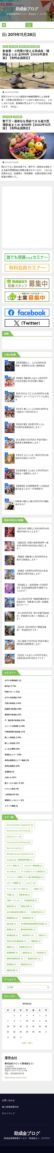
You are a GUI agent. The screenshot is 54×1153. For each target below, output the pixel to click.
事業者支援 (24, 895)
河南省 (42, 935)
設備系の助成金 (24, 46)
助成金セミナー (11, 755)
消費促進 (35, 941)
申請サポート (10, 692)
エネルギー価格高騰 (33, 866)
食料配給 (11, 964)
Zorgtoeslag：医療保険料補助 (20, 860)
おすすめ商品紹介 (12, 680)
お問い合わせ (8, 1100)
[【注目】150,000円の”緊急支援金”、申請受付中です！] (10, 631)
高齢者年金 (26, 964)
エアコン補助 (13, 866)
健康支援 (11, 906)
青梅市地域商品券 (15, 959)
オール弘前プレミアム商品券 (33, 872)
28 (8, 1037)
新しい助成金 (10, 737)
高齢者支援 (12, 970)
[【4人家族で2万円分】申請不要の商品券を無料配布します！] (10, 645)
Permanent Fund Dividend (18, 842)
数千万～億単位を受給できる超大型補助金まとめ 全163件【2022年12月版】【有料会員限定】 (27, 124)
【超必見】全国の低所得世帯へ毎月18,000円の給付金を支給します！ (32, 545)
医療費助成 (12, 918)
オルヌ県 (11, 872)
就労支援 (11, 924)
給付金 (5, 46)
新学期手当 (28, 935)
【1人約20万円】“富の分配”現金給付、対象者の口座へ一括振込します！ (33, 616)
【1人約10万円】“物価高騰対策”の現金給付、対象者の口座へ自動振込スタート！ (33, 602)
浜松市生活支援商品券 (16, 941)
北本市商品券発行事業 (16, 912)
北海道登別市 (37, 912)
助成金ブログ (27, 8)
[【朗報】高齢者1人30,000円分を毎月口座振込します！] (10, 560)
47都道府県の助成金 (12, 732)
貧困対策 (27, 953)
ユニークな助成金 (12, 726)
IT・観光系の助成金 (12, 720)
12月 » (30, 1043)
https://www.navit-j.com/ (15, 1077)
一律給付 (37, 889)
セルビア (30, 883)
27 (46, 1032)
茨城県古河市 (25, 947)
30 (21, 1037)
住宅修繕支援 (30, 900)
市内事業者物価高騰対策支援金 (34, 924)
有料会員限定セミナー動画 (15, 760)
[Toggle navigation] (29, 25)
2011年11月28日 (12, 92)
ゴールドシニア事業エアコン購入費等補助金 (25, 877)
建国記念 (11, 930)
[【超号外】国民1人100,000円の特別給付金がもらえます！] (10, 532)
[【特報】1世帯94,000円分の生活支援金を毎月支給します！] (10, 574)
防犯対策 (41, 953)
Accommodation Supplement (20, 825)
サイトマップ (8, 1113)
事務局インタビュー (12, 800)
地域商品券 (28, 918)
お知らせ (8, 777)
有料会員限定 (35, 46)
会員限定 (8, 772)
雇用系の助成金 (11, 715)
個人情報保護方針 (10, 1107)
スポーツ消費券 (14, 883)
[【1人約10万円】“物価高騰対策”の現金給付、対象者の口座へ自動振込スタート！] (10, 602)
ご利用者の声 (10, 795)
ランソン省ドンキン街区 (17, 889)
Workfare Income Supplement (20, 854)
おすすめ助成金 (11, 697)
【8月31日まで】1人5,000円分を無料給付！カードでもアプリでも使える (32, 396)
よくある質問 (10, 749)
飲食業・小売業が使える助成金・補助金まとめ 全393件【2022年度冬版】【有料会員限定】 (26, 54)
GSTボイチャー (14, 837)
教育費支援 (12, 935)
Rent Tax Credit (14, 848)
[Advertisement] (27, 216)
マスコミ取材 (10, 789)
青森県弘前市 (34, 959)
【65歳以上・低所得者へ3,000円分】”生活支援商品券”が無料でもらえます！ (32, 588)
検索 (6, 333)
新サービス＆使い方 (12, 783)
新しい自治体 (10, 743)
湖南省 (10, 947)
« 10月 (23, 1043)
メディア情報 (10, 806)
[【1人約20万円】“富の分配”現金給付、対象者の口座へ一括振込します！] (10, 616)
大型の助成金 (13, 46)
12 (40, 1021)
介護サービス (13, 900)
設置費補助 (12, 953)
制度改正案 (26, 906)
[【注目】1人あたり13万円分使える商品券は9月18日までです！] (10, 659)
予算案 (10, 895)
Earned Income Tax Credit (18, 831)
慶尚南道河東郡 (28, 930)
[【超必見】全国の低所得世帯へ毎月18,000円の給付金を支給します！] (10, 546)
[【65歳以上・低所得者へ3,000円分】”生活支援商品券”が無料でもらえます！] (10, 588)
